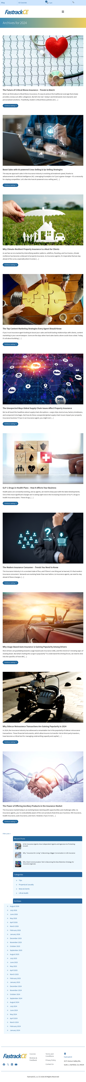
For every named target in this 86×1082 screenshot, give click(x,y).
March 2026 (14, 926)
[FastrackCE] (65, 1054)
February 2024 (15, 1026)
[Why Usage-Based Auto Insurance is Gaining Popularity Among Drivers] (43, 617)
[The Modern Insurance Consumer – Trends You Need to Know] (43, 538)
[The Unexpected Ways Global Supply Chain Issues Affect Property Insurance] (43, 379)
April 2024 (13, 1018)
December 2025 (16, 938)
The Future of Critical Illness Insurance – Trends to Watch (29, 90)
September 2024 (16, 998)
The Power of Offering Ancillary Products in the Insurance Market (32, 806)
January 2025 (15, 982)
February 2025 (15, 978)
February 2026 (15, 930)
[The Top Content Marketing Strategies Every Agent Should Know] (43, 299)
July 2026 (13, 910)
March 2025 (14, 974)
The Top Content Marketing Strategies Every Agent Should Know (32, 328)
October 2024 (15, 994)
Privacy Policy (51, 1060)
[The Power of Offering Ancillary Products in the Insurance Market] (43, 776)
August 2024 (14, 1002)
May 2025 (13, 966)
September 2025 (16, 950)
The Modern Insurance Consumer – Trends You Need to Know (30, 567)
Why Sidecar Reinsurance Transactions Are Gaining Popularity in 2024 (34, 726)
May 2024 (13, 1014)
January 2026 (15, 934)
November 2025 (16, 942)
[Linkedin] (12, 1064)
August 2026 (14, 906)
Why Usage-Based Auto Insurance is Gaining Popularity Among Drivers (35, 646)
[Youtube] (16, 1064)
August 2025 (14, 954)
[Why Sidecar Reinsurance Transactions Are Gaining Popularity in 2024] (43, 697)
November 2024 (16, 990)
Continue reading (9, 106)
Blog (3, 2)
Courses (33, 1054)
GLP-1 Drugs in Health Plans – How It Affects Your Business (29, 487)
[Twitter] (8, 1064)
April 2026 (13, 922)
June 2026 (14, 914)
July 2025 (13, 958)
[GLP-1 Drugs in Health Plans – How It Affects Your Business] (43, 458)
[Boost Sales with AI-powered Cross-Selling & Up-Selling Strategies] (43, 140)
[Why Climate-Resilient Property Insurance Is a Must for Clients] (43, 219)
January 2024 (15, 1030)
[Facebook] (4, 1064)
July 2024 (13, 1006)
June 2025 (14, 962)
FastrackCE (68, 1057)
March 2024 (14, 1022)
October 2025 (15, 946)
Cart (50, 3)
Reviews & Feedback (33, 1059)
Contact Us (50, 1064)
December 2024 (16, 986)
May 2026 (13, 918)
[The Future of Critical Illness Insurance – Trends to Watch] (43, 60)
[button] (63, 12)
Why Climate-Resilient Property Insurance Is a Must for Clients (31, 249)
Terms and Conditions (50, 1055)
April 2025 (13, 970)
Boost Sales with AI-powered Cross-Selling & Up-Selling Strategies (33, 169)
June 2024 (14, 1010)
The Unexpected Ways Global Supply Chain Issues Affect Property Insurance (37, 408)
